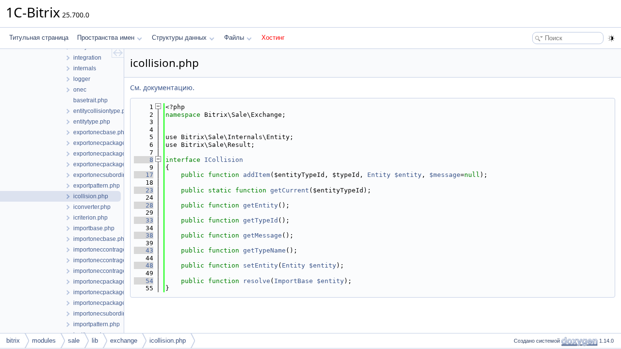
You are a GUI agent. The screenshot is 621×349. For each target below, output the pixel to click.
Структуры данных (179, 37)
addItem (256, 174)
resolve (256, 281)
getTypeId (260, 220)
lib (95, 340)
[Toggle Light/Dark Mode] (611, 38)
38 (143, 235)
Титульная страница (38, 37)
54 (143, 281)
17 (143, 174)
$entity (408, 174)
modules (44, 340)
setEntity (260, 265)
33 (143, 220)
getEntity (260, 205)
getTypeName (264, 250)
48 (143, 265)
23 (143, 190)
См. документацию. (162, 87)
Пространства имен (105, 37)
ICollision (223, 159)
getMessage (262, 235)
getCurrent (289, 190)
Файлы (234, 37)
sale (74, 340)
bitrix (13, 340)
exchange (123, 340)
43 (143, 250)
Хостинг (273, 37)
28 (143, 205)
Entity (379, 174)
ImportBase (293, 281)
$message (444, 174)
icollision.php (167, 340)
